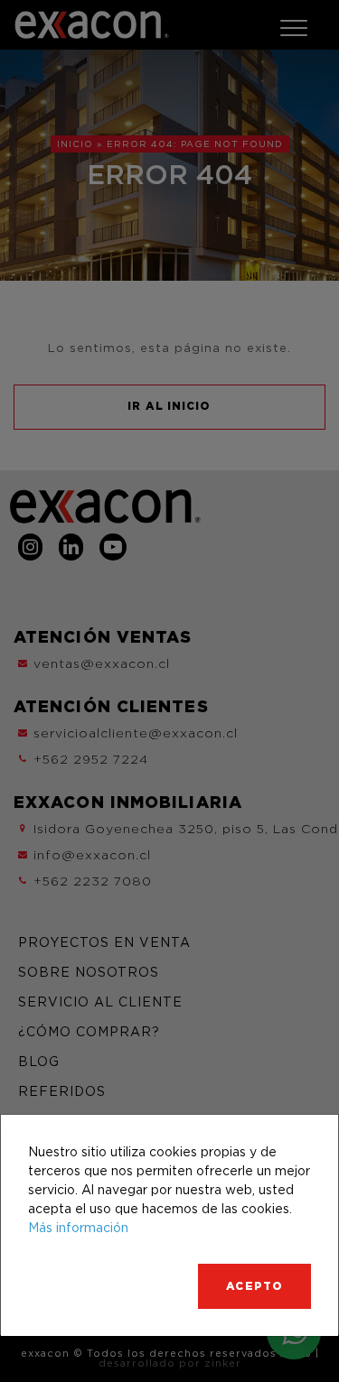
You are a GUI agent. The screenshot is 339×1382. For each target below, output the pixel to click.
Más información (78, 1227)
